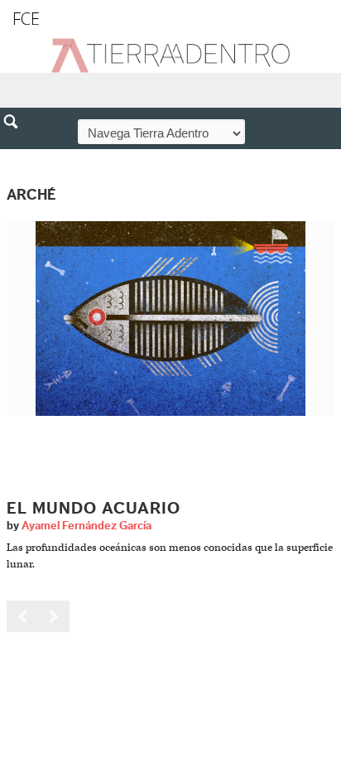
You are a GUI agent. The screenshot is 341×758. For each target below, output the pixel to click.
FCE (26, 18)
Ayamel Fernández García (86, 526)
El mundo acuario (93, 508)
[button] (16, 157)
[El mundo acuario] (170, 318)
